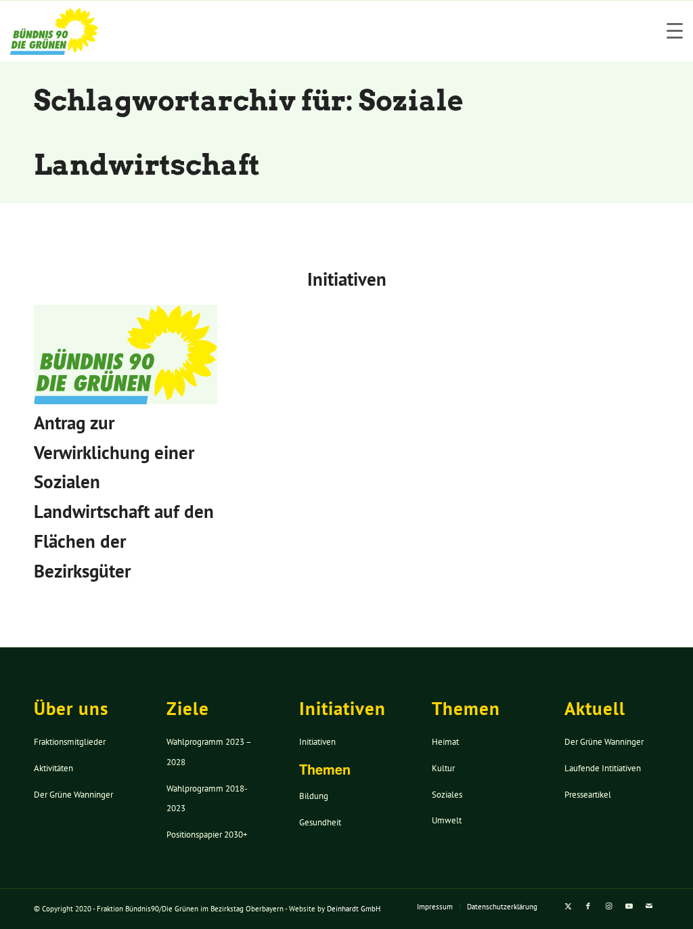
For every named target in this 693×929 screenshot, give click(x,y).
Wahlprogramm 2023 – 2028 (208, 752)
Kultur (443, 768)
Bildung (313, 796)
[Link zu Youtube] (629, 906)
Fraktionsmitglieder (70, 742)
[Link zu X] (568, 906)
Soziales (447, 794)
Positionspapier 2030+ (207, 834)
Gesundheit (320, 822)
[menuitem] (435, 906)
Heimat (445, 742)
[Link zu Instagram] (608, 906)
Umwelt (447, 820)
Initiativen (317, 742)
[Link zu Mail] (649, 906)
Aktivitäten (53, 768)
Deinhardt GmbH (353, 908)
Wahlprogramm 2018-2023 (207, 799)
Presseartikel (587, 794)
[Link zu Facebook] (588, 906)
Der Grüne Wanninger (73, 794)
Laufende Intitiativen (602, 768)
